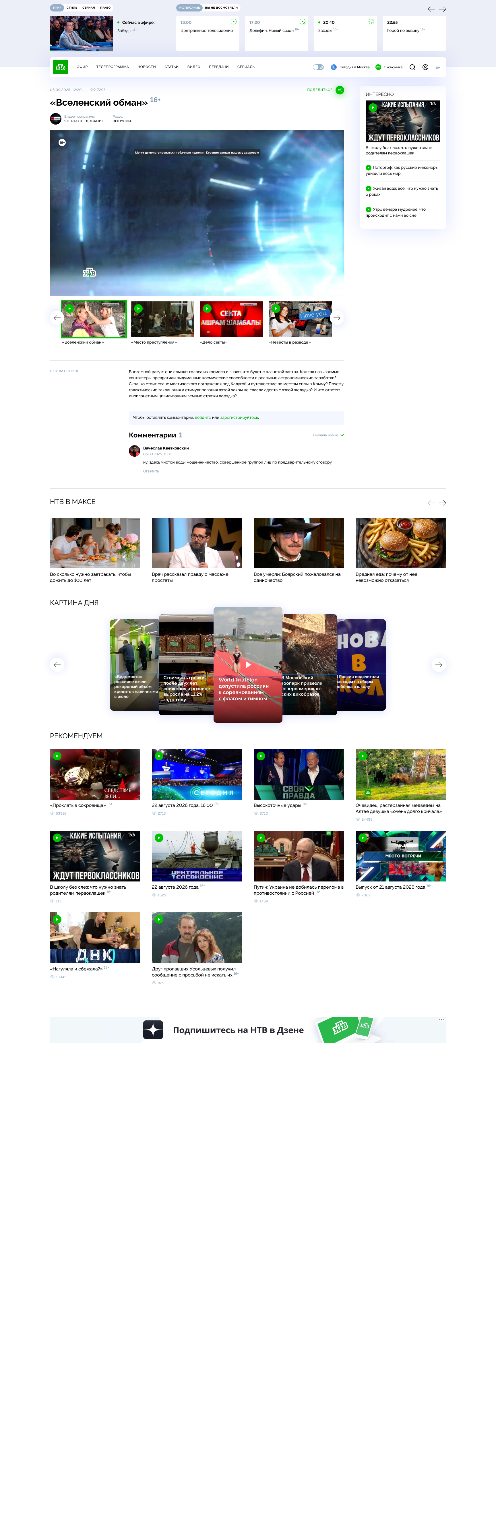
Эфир (82, 67)
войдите (203, 417)
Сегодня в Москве (355, 67)
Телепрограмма (112, 67)
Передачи (219, 67)
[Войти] (425, 67)
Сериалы (246, 67)
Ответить (151, 471)
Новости (146, 67)
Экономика (393, 67)
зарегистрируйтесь (239, 417)
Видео (193, 67)
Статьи (171, 67)
